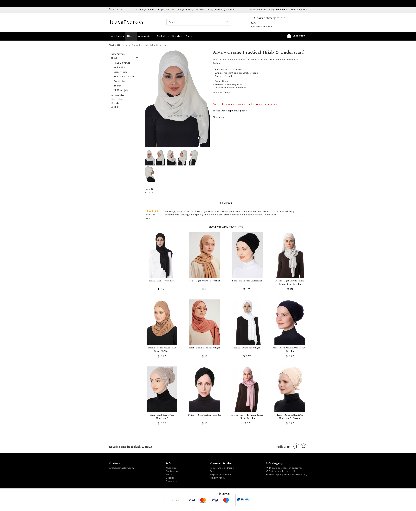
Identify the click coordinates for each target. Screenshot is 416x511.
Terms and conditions (222, 468)
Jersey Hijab (120, 72)
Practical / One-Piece (125, 76)
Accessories (144, 36)
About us (171, 468)
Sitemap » (218, 117)
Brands (176, 36)
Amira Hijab (120, 67)
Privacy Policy (217, 477)
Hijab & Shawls (122, 62)
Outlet (189, 36)
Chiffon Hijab (121, 90)
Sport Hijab (120, 81)
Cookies (170, 477)
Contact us (172, 471)
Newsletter (172, 481)
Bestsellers (163, 36)
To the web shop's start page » (230, 110)
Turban (117, 85)
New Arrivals (117, 36)
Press (169, 474)
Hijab (129, 36)
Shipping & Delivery (220, 474)
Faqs (212, 471)
